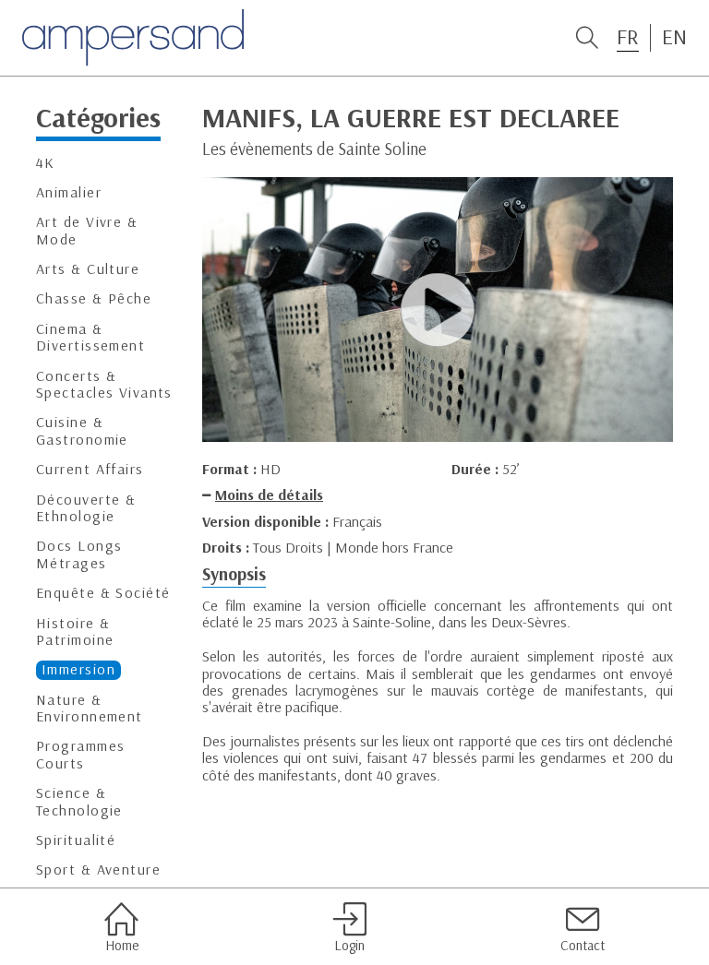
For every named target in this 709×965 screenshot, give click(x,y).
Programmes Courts (80, 754)
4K (45, 163)
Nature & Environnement (89, 708)
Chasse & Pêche (93, 298)
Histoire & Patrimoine (75, 631)
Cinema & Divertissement (90, 337)
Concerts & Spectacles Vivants (104, 384)
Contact (582, 945)
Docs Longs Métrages (79, 554)
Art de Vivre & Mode (87, 230)
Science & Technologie (79, 801)
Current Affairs (90, 469)
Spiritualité (75, 840)
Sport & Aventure (98, 869)
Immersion (78, 669)
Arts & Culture (87, 269)
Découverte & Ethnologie (86, 508)
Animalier (69, 192)
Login (349, 945)
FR (628, 37)
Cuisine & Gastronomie (82, 430)
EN (674, 37)
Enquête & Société (103, 593)
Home (121, 945)
